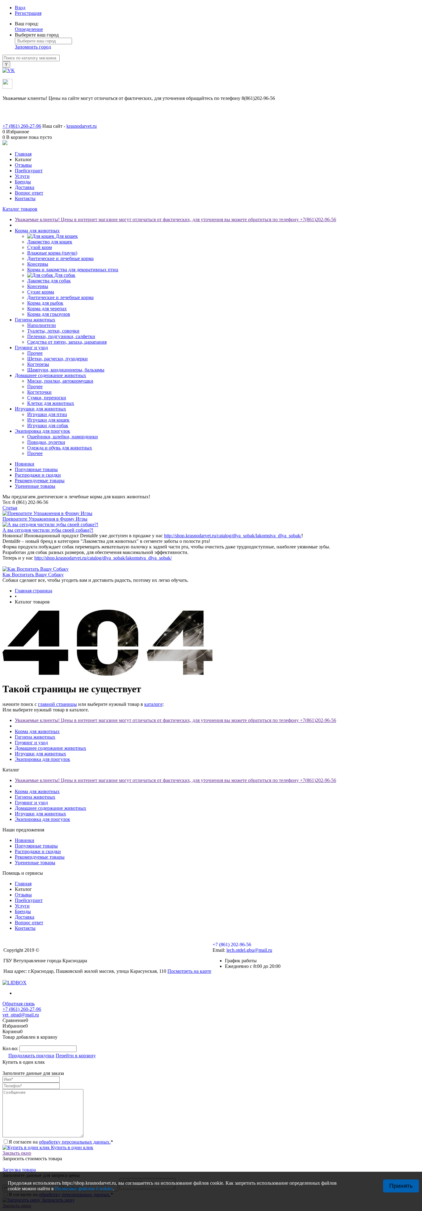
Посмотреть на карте (189, 971)
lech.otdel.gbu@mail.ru (249, 950)
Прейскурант (29, 170)
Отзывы (23, 165)
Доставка (24, 187)
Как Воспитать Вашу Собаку (33, 574)
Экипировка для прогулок (42, 759)
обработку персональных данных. (75, 1141)
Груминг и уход (31, 742)
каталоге (153, 704)
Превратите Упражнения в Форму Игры (44, 519)
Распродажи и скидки (38, 475)
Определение (29, 29)
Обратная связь (18, 1003)
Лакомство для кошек (49, 241)
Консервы (37, 264)
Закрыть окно (16, 1153)
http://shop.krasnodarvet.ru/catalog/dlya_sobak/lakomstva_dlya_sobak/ (233, 535)
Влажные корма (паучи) (52, 253)
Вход (20, 7)
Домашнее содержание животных (50, 748)
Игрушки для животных (40, 753)
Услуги (22, 176)
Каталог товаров (19, 209)
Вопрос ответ (29, 192)
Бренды (23, 181)
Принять (401, 1186)
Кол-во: (10, 1048)
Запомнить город (33, 46)
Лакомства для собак (49, 280)
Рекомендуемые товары (40, 480)
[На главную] (211, 143)
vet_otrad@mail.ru (20, 1014)
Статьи (9, 507)
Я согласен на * (61, 1141)
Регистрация (28, 13)
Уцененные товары (35, 486)
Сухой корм (39, 247)
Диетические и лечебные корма (60, 258)
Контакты (25, 198)
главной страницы (57, 704)
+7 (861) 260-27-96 (21, 1009)
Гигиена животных (35, 737)
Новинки (24, 463)
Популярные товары (36, 469)
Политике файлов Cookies (84, 1188)
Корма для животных (37, 731)
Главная (23, 154)
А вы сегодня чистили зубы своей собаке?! (47, 530)
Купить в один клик (71, 1147)
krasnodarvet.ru (81, 126)
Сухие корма (40, 291)
